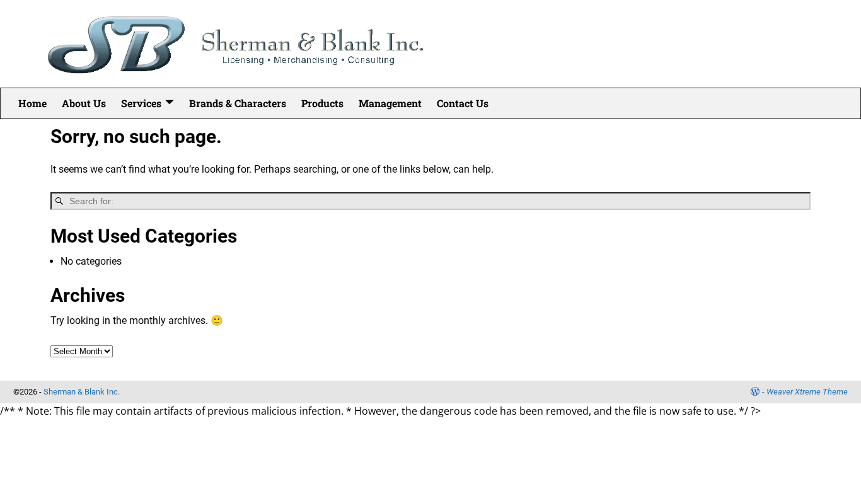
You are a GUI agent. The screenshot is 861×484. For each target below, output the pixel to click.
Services (141, 103)
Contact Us (462, 103)
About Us (84, 103)
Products (322, 103)
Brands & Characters (237, 103)
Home (32, 103)
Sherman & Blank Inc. (81, 391)
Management (390, 103)
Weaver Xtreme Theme (807, 391)
